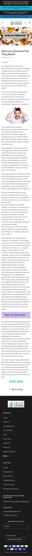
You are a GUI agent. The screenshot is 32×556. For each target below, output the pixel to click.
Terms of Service (9, 484)
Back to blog (17, 389)
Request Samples (9, 451)
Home (5, 418)
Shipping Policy (8, 480)
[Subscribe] (26, 526)
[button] (2, 23)
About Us (6, 447)
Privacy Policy (8, 472)
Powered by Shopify (22, 552)
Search (5, 468)
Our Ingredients (8, 426)
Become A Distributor (10, 489)
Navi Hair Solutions (13, 552)
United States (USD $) (15, 539)
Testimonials (7, 430)
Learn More (7, 439)
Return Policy (8, 476)
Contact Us (7, 443)
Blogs (5, 456)
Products (6, 422)
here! (27, 501)
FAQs (5, 435)
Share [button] (6, 62)
